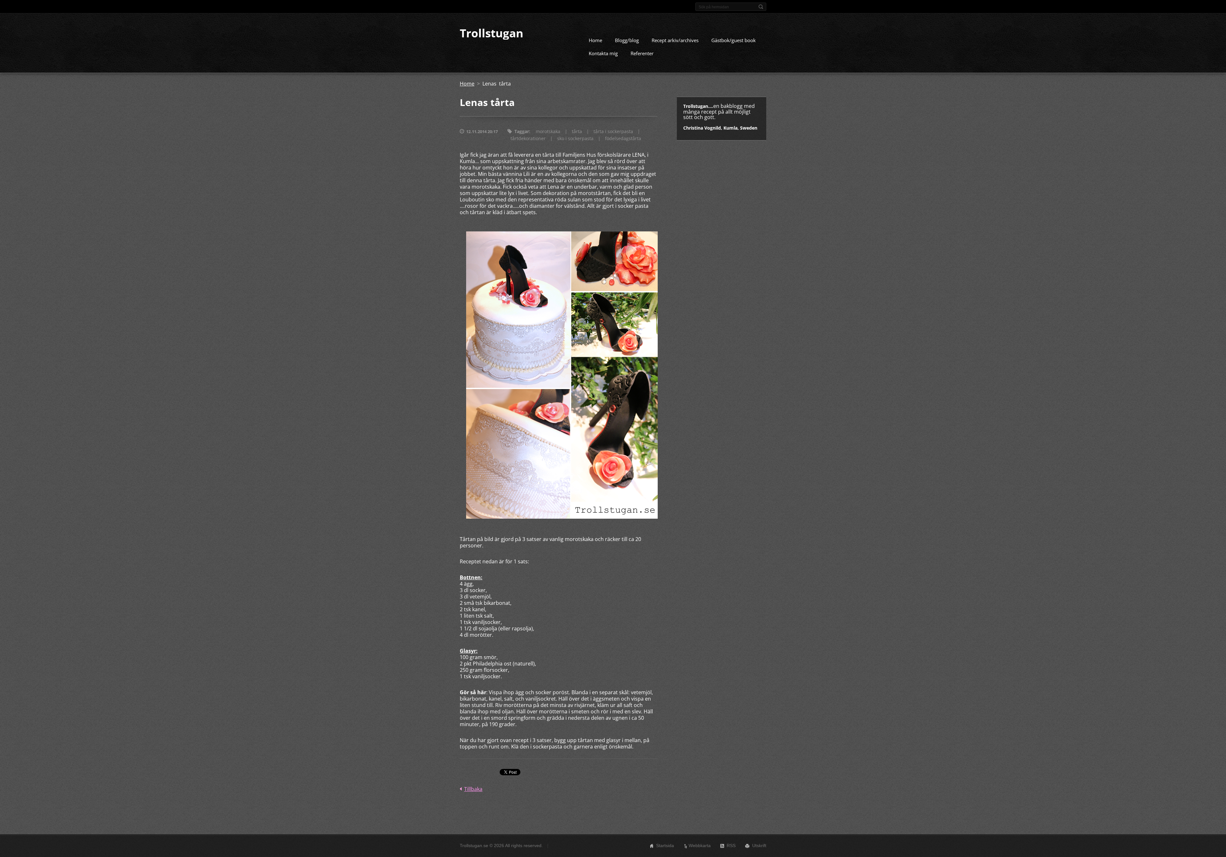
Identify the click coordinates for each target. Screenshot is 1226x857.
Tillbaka (473, 789)
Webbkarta (700, 845)
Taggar (521, 131)
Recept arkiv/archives (675, 40)
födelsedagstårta (623, 138)
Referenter (642, 53)
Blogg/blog (627, 40)
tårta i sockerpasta (613, 131)
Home (595, 40)
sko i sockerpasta (575, 138)
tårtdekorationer (528, 138)
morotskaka (548, 131)
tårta (577, 131)
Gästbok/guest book (733, 40)
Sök (760, 6)
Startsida (665, 845)
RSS (731, 845)
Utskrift (759, 845)
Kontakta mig (603, 53)
